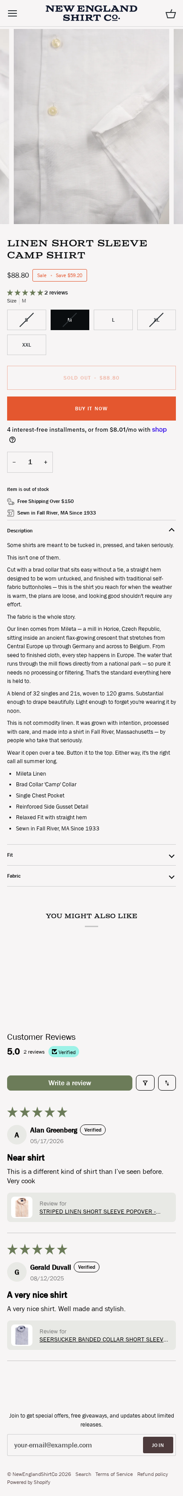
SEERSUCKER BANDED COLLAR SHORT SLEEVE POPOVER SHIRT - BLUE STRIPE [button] (103, 1339)
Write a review (69, 1082)
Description (20, 530)
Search (83, 1474)
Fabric (14, 875)
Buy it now (91, 408)
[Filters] (145, 1083)
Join (158, 1445)
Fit (10, 854)
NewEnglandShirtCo (34, 1474)
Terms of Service (114, 1474)
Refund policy (152, 1474)
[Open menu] (20, 13)
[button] (25, 292)
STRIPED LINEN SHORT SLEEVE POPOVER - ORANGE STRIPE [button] (98, 1211)
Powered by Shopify (28, 1482)
